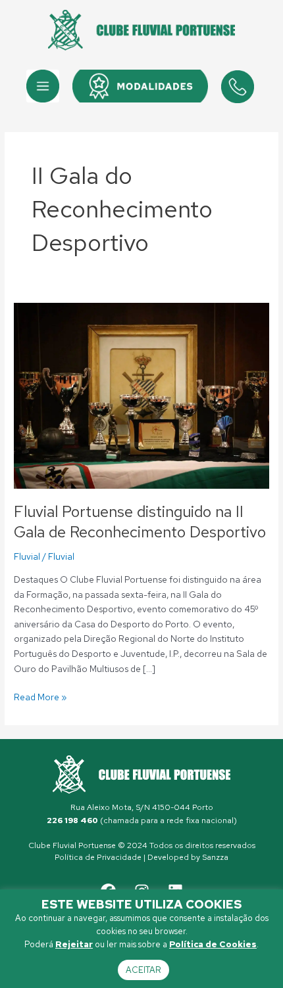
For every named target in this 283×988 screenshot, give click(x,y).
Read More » (40, 696)
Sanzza (215, 857)
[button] (42, 86)
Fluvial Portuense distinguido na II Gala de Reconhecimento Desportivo (140, 521)
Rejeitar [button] (74, 944)
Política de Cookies (213, 944)
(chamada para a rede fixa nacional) (142, 820)
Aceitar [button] (143, 970)
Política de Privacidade (98, 857)
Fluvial (27, 556)
